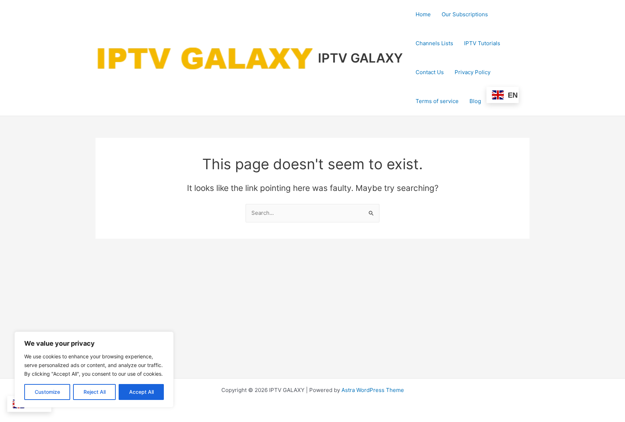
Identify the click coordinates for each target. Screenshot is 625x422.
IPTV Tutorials (482, 43)
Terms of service (437, 101)
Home (423, 14)
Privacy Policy (472, 72)
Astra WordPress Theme (372, 390)
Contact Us (430, 72)
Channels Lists (434, 43)
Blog (475, 101)
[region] (94, 370)
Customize (47, 392)
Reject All (95, 392)
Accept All (141, 392)
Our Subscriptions (465, 14)
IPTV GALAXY (360, 57)
